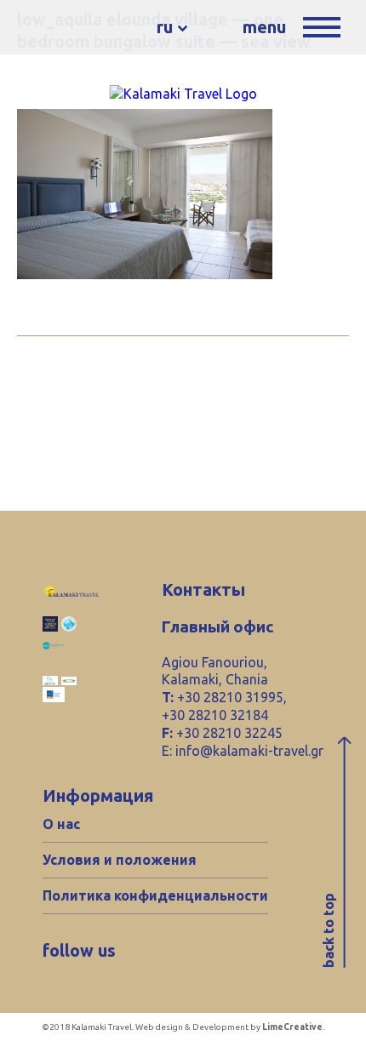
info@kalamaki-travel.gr (249, 750)
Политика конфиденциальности (155, 895)
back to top (328, 930)
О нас (61, 824)
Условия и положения (120, 859)
